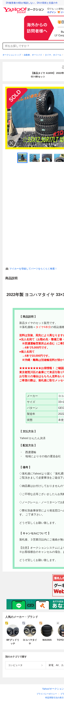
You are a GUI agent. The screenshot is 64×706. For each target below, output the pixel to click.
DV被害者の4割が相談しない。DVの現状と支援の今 (32, 3)
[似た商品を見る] (11, 143)
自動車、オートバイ (33, 55)
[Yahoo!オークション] (24, 8)
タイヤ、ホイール (53, 55)
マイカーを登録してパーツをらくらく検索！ (33, 268)
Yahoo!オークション (53, 688)
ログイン (51, 12)
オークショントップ (12, 55)
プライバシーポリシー (47, 694)
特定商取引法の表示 (54, 697)
